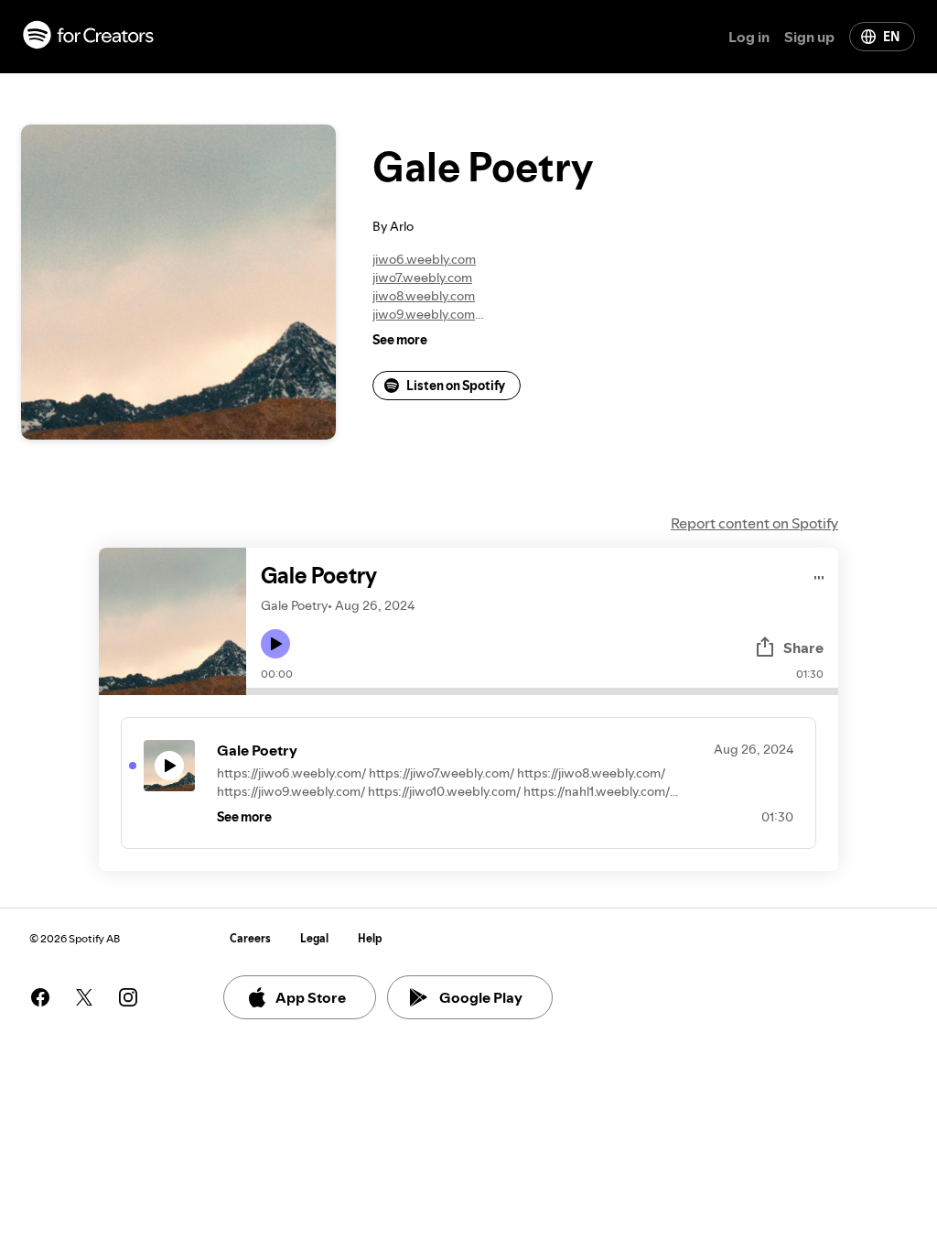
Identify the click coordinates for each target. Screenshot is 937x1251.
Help (370, 938)
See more (399, 340)
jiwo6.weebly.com (424, 259)
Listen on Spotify (455, 385)
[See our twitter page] (84, 997)
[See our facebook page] (40, 997)
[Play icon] (275, 643)
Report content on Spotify (754, 523)
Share (803, 647)
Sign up (809, 37)
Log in (749, 37)
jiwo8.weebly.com (423, 296)
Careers (250, 938)
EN (891, 36)
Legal (314, 938)
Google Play (480, 997)
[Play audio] (819, 575)
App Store (310, 997)
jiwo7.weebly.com (422, 277)
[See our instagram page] (128, 997)
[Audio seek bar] (542, 691)
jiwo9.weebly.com (423, 314)
